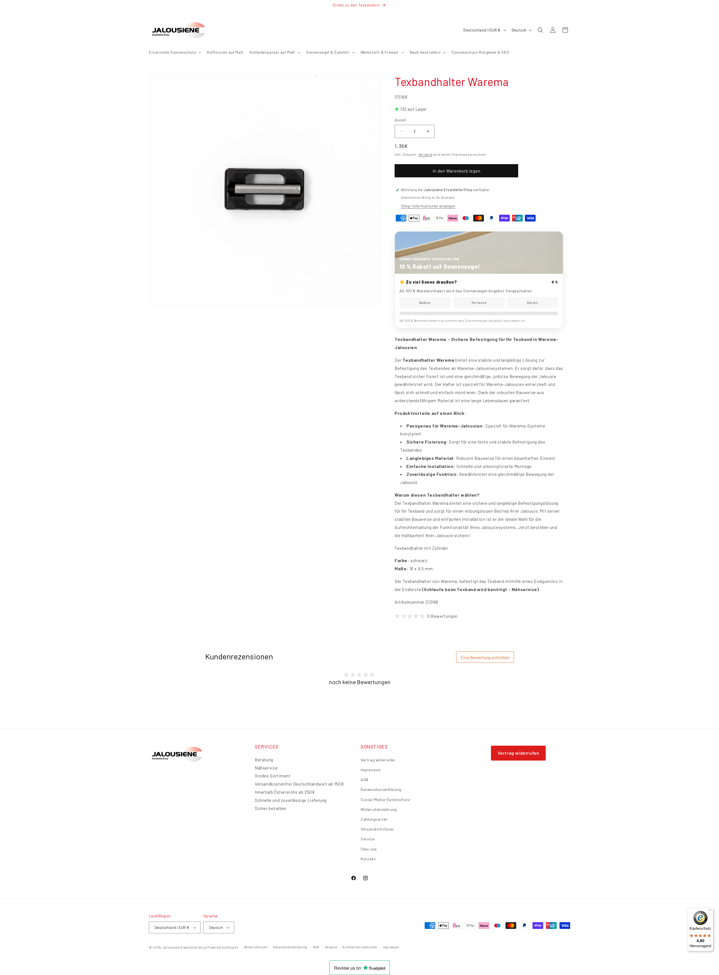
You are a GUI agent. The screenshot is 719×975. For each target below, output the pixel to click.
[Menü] (710, 911)
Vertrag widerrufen (378, 759)
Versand (425, 154)
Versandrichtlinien (377, 829)
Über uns (369, 849)
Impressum (371, 769)
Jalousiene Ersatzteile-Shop (185, 947)
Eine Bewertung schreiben (485, 657)
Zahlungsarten (374, 819)
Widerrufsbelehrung (379, 809)
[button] (174, 52)
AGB (364, 779)
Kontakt (368, 858)
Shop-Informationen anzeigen (428, 205)
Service (367, 838)
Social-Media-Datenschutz (385, 799)
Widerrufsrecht (256, 947)
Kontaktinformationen (359, 947)
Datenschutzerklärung (381, 789)
